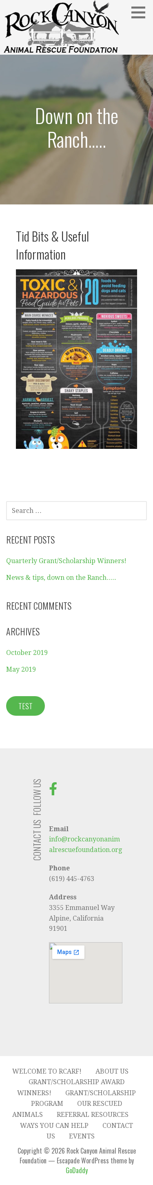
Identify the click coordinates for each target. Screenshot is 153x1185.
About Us (112, 1071)
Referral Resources (93, 1114)
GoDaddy (77, 1170)
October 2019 (27, 653)
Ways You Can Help (54, 1126)
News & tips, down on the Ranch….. (61, 577)
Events (82, 1136)
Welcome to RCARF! (47, 1071)
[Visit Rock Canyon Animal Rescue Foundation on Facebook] (53, 791)
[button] (141, 12)
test (25, 706)
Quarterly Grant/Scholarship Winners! (66, 561)
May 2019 (21, 669)
